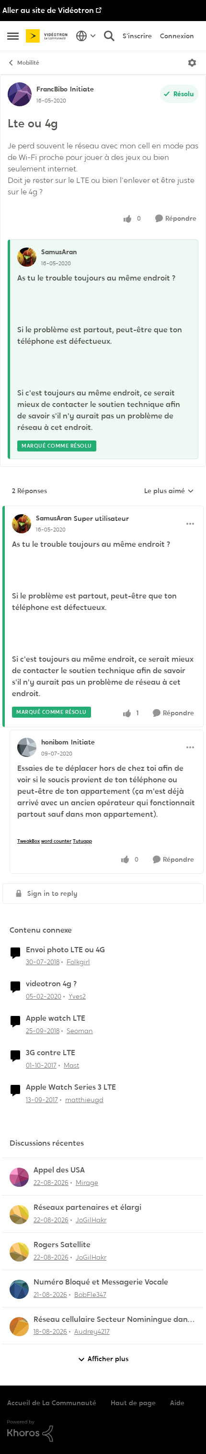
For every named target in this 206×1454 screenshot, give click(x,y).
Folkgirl (78, 962)
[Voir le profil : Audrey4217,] (19, 1326)
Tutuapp (82, 841)
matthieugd (84, 1099)
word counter (56, 841)
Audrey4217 (92, 1331)
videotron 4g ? (51, 984)
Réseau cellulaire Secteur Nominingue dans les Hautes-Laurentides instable (112, 1320)
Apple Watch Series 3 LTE (71, 1087)
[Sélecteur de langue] (86, 35)
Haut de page (133, 1402)
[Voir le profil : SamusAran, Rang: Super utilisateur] (21, 523)
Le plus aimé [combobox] (169, 491)
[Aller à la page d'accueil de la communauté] (48, 36)
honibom (55, 742)
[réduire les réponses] (103, 510)
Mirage (87, 1182)
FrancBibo (52, 89)
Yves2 (77, 996)
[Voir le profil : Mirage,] (19, 1177)
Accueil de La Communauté (51, 1402)
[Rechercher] (109, 36)
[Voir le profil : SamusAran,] (26, 257)
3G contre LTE (50, 1053)
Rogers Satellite (62, 1245)
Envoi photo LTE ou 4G (65, 950)
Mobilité (28, 63)
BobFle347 (90, 1294)
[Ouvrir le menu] (192, 62)
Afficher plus (108, 1358)
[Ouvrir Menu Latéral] (12, 36)
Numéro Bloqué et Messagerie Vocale (101, 1282)
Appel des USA (59, 1170)
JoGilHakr (91, 1220)
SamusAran (59, 252)
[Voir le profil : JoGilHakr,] (19, 1214)
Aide (177, 1402)
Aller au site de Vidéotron (48, 10)
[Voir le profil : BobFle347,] (19, 1289)
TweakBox (28, 841)
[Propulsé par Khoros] (103, 1431)
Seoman (80, 1030)
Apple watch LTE (55, 1018)
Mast (71, 1065)
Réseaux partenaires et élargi (87, 1207)
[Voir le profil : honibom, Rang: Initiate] (26, 747)
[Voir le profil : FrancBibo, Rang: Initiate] (20, 94)
